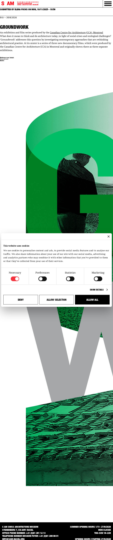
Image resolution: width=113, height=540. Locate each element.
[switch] (42, 278)
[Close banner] (109, 236)
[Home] (19, 3)
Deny (21, 299)
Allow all (92, 299)
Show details (97, 289)
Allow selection (57, 299)
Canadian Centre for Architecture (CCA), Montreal (76, 33)
